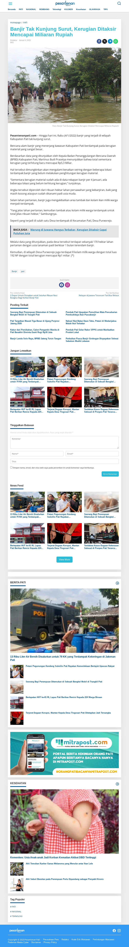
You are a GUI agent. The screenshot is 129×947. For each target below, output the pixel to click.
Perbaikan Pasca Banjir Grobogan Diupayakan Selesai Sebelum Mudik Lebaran (92, 339)
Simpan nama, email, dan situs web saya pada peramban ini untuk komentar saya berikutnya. (53, 467)
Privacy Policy (50, 942)
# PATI (13, 906)
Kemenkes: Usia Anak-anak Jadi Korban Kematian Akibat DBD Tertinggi (53, 857)
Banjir (14, 271)
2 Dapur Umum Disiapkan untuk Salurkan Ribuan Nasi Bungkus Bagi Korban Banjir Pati (33, 295)
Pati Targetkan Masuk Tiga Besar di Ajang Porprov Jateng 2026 (34, 322)
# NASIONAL (15, 911)
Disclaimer (36, 942)
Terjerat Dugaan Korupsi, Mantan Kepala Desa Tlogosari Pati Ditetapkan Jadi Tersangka (63, 410)
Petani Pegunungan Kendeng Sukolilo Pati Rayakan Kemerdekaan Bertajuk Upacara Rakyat (62, 380)
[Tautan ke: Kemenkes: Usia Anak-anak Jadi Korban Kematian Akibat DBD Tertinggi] (64, 821)
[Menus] (10, 3)
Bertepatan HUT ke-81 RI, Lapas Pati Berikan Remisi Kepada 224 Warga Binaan (25, 410)
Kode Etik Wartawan (81, 939)
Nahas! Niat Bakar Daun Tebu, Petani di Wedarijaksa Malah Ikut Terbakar (91, 322)
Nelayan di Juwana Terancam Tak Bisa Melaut (99, 294)
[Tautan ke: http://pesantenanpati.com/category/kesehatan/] (117, 784)
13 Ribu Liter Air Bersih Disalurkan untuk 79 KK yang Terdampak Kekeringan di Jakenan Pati (27, 380)
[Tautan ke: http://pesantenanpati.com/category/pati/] (117, 583)
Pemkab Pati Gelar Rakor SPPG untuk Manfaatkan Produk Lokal (90, 331)
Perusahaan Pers (51, 939)
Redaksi (65, 939)
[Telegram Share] (110, 41)
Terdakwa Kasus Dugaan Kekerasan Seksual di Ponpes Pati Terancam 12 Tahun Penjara (101, 410)
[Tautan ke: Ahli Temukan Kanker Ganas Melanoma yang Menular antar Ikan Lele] (16, 868)
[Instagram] (67, 284)
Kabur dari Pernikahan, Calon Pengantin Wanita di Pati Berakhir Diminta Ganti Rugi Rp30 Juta (34, 331)
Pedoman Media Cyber (18, 942)
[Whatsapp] (115, 41)
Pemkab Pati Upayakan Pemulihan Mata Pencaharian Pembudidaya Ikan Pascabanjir (91, 313)
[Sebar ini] (99, 41)
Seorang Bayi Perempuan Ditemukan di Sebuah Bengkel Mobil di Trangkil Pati (33, 313)
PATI (12, 42)
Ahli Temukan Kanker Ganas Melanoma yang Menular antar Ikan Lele (59, 863)
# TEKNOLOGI (16, 916)
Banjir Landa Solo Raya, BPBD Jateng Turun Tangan (35, 338)
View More (64, 559)
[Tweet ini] (104, 41)
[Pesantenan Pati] (65, 3)
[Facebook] (61, 284)
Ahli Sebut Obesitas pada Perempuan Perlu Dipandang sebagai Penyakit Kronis (65, 879)
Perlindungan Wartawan (103, 939)
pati (22, 271)
